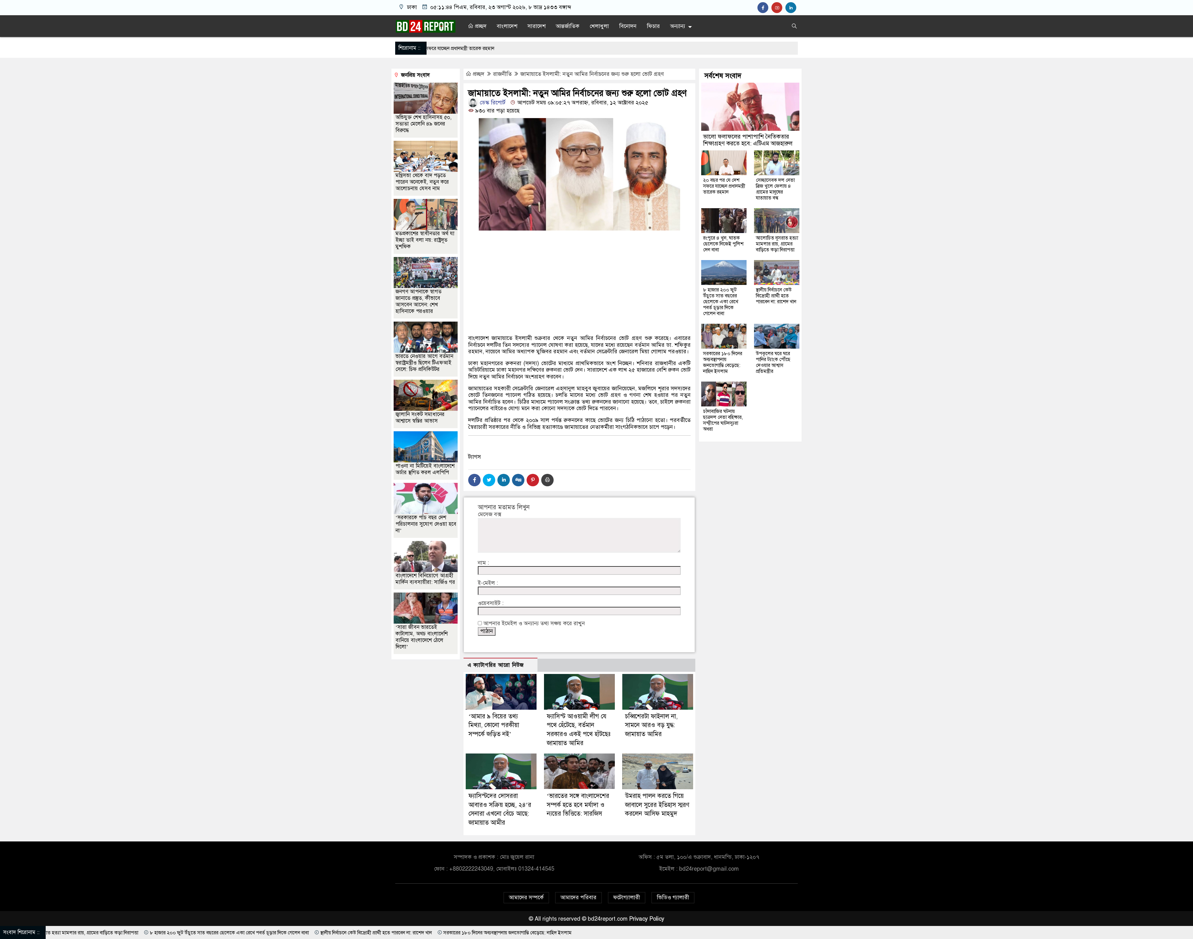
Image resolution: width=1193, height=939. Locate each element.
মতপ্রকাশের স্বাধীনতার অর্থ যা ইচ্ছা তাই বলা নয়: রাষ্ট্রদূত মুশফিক (425, 240)
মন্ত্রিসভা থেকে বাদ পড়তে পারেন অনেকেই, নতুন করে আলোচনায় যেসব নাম (422, 182)
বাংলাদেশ (507, 26)
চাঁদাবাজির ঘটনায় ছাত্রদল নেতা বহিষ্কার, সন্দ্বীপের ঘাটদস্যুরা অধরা (723, 420)
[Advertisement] (579, 298)
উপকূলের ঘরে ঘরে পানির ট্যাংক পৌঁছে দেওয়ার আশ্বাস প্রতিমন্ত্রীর (773, 362)
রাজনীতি (502, 74)
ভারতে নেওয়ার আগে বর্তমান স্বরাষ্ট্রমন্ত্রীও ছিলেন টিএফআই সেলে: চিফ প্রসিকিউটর (424, 363)
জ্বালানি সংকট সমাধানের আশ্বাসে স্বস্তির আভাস (420, 417)
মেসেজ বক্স (489, 514)
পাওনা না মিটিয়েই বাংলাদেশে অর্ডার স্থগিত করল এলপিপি (425, 469)
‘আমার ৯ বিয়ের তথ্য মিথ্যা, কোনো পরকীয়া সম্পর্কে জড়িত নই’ (494, 725)
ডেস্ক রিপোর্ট (491, 102)
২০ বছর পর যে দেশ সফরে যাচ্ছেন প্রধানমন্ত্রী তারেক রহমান (724, 186)
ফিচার (653, 26)
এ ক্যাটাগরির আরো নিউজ (496, 665)
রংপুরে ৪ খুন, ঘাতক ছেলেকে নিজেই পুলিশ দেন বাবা (723, 244)
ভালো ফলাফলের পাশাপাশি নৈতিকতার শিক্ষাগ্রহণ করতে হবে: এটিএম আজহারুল (748, 140)
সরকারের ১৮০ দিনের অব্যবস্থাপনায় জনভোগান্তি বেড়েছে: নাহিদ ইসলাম (722, 362)
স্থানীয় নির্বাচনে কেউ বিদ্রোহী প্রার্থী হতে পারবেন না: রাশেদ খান (776, 296)
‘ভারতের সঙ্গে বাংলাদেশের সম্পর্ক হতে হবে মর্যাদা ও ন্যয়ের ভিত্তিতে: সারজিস (578, 805)
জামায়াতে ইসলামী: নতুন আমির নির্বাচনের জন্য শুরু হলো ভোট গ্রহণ (592, 74)
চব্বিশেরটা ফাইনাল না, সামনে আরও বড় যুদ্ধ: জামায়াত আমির (651, 725)
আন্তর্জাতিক (567, 26)
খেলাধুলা (599, 26)
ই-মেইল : (488, 583)
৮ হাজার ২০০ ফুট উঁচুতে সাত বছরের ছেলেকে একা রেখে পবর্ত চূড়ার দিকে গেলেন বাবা (720, 302)
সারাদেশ (537, 26)
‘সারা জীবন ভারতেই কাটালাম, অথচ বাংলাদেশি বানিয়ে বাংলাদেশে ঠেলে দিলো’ (421, 637)
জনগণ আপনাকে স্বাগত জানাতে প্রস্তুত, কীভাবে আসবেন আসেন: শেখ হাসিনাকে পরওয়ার (418, 301)
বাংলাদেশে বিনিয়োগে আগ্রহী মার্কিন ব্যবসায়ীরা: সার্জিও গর (425, 578)
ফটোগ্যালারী (626, 897)
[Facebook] (474, 480)
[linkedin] (791, 7)
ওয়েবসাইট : (491, 603)
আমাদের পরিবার (578, 897)
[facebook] (764, 7)
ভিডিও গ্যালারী (673, 897)
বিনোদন (628, 26)
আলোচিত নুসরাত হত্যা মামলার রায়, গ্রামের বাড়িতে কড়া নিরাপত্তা (777, 244)
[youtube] (778, 7)
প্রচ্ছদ (480, 26)
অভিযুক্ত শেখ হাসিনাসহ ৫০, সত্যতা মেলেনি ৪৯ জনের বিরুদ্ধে (423, 124)
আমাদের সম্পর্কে (526, 897)
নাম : (483, 563)
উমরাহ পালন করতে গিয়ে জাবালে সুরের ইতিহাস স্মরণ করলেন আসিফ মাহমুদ (657, 805)
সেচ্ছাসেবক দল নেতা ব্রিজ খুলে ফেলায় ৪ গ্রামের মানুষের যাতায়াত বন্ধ (775, 189)
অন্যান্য (677, 26)
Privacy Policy (646, 918)
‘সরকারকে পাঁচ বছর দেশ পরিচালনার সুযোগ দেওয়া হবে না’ (425, 524)
